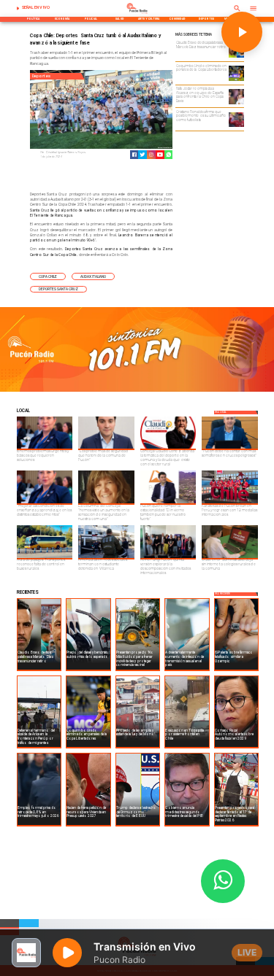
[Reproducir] (241, 32)
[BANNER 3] (137, 391)
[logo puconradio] (137, 13)
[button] (48, 276)
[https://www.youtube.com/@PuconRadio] (160, 155)
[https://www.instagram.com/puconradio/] (151, 155)
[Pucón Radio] (18, 8)
